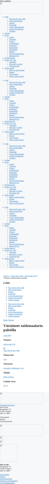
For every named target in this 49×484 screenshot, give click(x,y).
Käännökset (13, 48)
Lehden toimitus (14, 300)
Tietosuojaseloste (6, 479)
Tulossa (12, 41)
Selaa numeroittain (15, 21)
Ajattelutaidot (14, 44)
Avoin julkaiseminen (16, 27)
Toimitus (12, 31)
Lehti (6, 17)
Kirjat (7, 35)
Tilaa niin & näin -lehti (17, 19)
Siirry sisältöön (5, 1)
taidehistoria (15, 368)
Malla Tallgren (8, 320)
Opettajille (13, 25)
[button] (7, 336)
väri (22, 368)
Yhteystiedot (13, 74)
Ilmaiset (12, 52)
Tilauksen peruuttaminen (9, 481)
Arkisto (11, 23)
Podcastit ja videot (15, 64)
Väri (5, 359)
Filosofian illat (14, 66)
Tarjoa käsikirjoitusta (16, 54)
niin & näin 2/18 (30, 276)
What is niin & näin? (16, 76)
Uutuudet (12, 39)
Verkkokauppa (10, 58)
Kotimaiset (13, 46)
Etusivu (6, 276)
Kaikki (11, 37)
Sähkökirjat (13, 50)
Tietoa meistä (9, 68)
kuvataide (6, 368)
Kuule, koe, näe (10, 60)
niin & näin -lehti (17, 276)
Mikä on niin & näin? (16, 70)
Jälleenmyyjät (14, 56)
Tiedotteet (12, 62)
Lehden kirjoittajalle (16, 29)
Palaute (11, 72)
